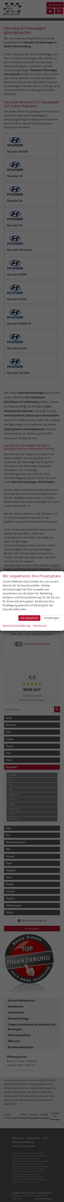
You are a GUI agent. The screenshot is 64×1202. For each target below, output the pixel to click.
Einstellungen (51, 618)
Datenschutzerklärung (16, 625)
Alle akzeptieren (29, 618)
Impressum (40, 625)
